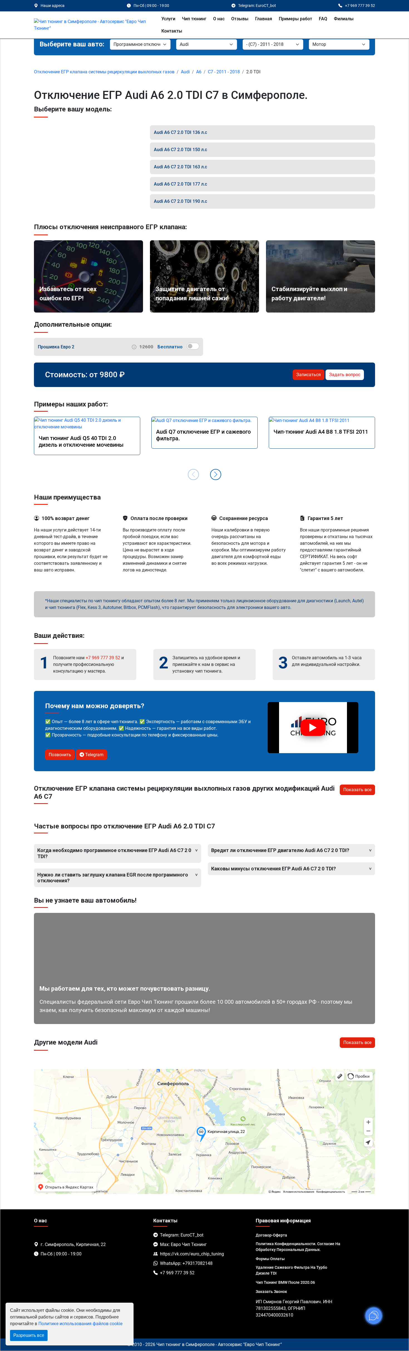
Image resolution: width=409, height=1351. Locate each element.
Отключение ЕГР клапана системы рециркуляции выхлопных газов (104, 71)
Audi (185, 71)
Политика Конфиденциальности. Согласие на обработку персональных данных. (298, 1247)
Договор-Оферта (271, 1235)
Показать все (357, 789)
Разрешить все (28, 1335)
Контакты (171, 31)
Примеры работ (295, 18)
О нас (219, 18)
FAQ (323, 18)
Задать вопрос (344, 374)
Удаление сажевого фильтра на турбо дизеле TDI (291, 1270)
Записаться (308, 374)
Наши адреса (53, 5)
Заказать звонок (271, 1291)
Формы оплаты (270, 1259)
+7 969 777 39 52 (103, 657)
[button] (215, 474)
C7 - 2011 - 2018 (224, 71)
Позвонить (60, 754)
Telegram (94, 754)
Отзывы (239, 18)
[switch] (193, 346)
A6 (198, 71)
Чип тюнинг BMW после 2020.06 (285, 1282)
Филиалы (344, 18)
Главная (263, 18)
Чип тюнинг (194, 18)
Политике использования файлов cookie (80, 1323)
